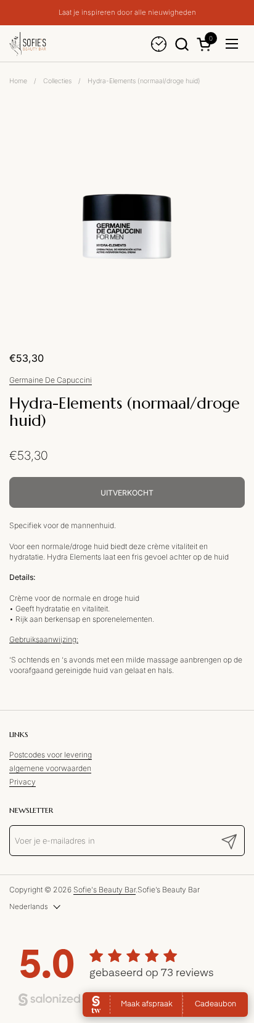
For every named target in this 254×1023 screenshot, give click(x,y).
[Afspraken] (158, 44)
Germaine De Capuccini (50, 380)
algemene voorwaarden (50, 768)
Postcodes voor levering (50, 754)
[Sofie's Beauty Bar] (27, 43)
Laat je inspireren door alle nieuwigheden (127, 13)
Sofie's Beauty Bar (104, 889)
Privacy (22, 781)
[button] (181, 44)
